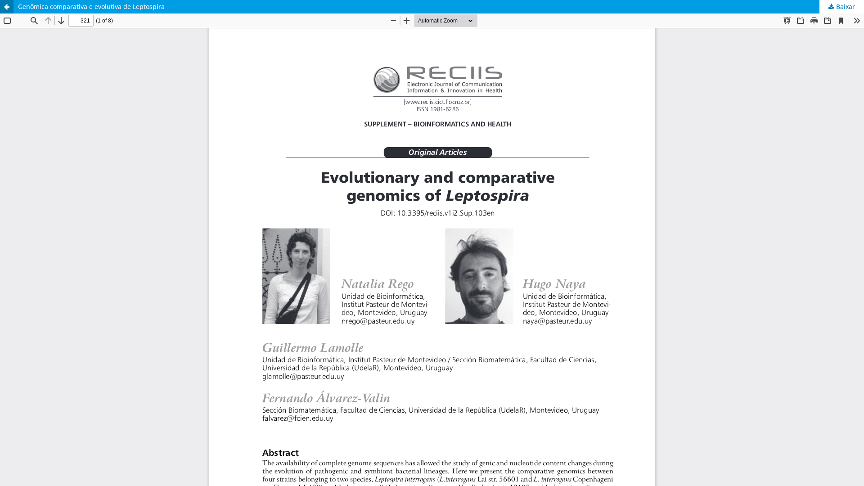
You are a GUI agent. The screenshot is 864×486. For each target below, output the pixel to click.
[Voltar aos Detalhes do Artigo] (7, 7)
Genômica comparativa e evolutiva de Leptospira (91, 6)
